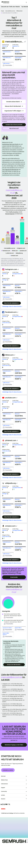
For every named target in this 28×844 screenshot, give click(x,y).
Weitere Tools (4, 780)
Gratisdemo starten (8, 770)
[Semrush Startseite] (5, 2)
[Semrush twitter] (9, 804)
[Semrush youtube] (6, 804)
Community (4, 791)
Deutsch (3, 798)
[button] (17, 13)
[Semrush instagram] (3, 804)
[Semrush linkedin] (1, 804)
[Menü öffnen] (26, 2)
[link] (10, 7)
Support (3, 787)
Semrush (3, 776)
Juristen (3, 795)
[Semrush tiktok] (4, 804)
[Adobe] (3, 808)
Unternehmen (4, 783)
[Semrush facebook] (8, 804)
